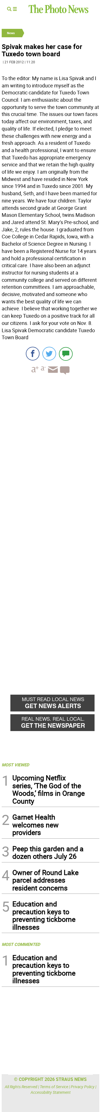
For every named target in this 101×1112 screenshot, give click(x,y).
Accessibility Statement (51, 1092)
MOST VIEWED (15, 764)
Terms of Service (54, 1086)
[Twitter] (49, 353)
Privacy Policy (83, 1086)
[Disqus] (50, 456)
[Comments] (66, 353)
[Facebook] (33, 353)
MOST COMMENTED (21, 944)
